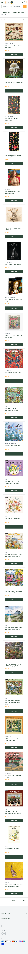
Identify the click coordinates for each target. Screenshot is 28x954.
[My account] (22, 2)
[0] (25, 2)
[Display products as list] (26, 19)
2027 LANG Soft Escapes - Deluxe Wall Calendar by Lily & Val (13, 664)
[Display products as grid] (23, 19)
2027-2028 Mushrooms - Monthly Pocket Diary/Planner (13, 156)
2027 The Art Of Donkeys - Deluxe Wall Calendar (13, 228)
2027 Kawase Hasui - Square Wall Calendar (13, 776)
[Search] (25, 6)
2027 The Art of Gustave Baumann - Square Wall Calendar (13, 739)
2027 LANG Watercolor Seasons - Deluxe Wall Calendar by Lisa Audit (13, 519)
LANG (6, 406)
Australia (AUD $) (5, 926)
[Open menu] (2, 2)
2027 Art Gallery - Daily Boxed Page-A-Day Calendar (13, 300)
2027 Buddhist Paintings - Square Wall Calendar (13, 373)
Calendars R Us (8, 262)
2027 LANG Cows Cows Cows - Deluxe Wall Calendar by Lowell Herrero (14, 812)
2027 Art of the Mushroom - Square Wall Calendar (13, 46)
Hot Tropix (7, 189)
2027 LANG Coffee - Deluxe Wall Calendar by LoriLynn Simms (12, 482)
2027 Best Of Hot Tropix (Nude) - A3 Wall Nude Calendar (13, 192)
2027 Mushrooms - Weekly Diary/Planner (11, 119)
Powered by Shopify (5, 950)
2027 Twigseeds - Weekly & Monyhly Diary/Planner (13, 336)
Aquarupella (8, 882)
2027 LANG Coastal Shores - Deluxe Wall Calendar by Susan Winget (13, 628)
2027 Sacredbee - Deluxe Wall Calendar (12, 849)
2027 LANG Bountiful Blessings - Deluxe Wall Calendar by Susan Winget (13, 702)
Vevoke (6, 846)
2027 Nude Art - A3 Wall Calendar (13, 264)
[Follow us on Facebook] (2, 933)
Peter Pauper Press (10, 116)
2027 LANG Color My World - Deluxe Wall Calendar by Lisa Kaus (13, 409)
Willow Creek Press (10, 43)
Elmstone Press (9, 226)
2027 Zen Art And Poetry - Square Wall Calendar (13, 446)
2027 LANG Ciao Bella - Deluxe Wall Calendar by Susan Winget (13, 592)
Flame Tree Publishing (10, 443)
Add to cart (14, 54)
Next (23, 900)
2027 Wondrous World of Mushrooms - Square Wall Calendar (14, 83)
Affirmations (8, 333)
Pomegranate (8, 370)
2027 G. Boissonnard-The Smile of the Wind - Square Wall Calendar (14, 885)
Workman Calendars (10, 80)
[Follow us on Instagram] (5, 933)
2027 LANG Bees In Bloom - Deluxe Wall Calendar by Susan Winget (13, 555)
